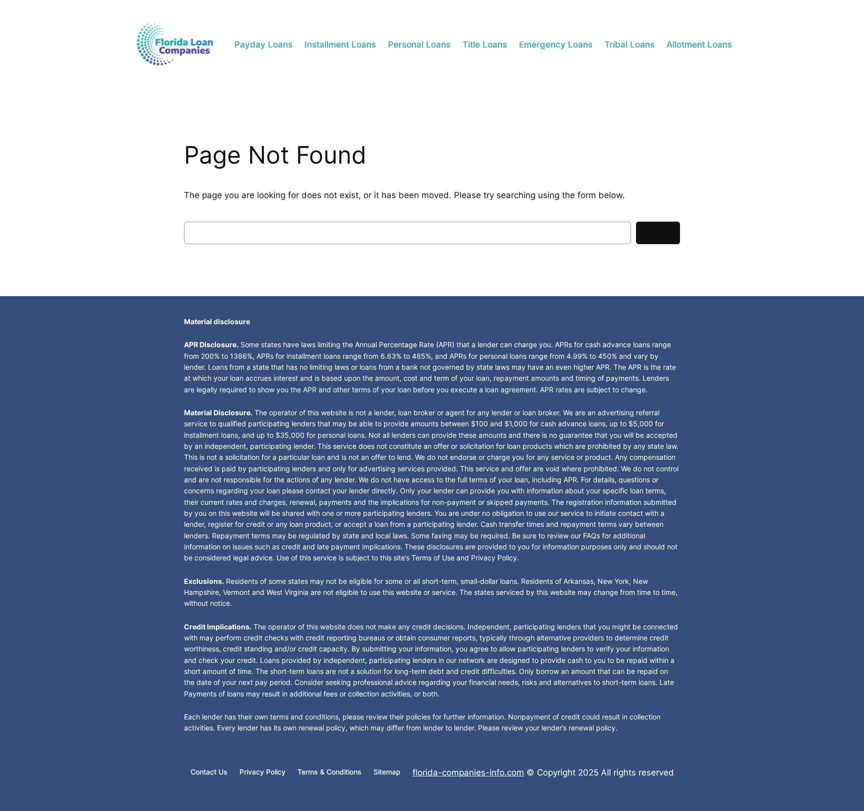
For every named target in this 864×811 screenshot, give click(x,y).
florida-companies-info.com (468, 772)
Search (658, 233)
